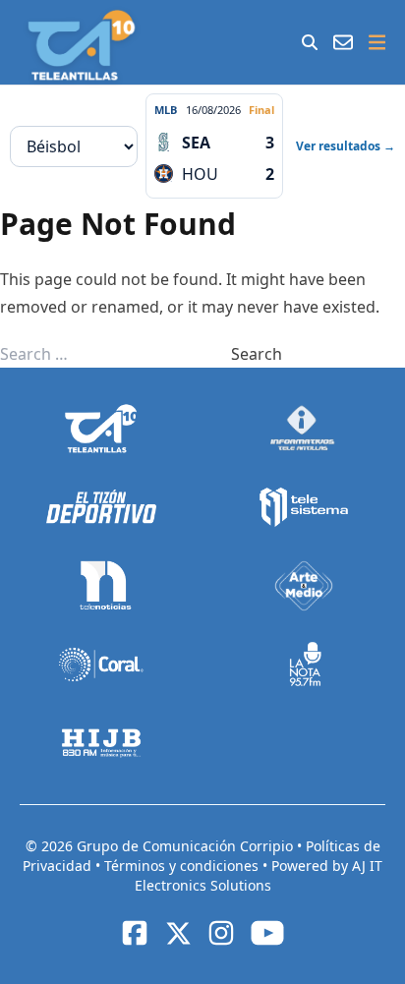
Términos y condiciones (183, 865)
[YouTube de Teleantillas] (267, 933)
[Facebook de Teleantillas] (134, 933)
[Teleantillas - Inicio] (81, 45)
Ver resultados (345, 146)
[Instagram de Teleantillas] (221, 933)
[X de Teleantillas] (178, 933)
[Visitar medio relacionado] (101, 428)
